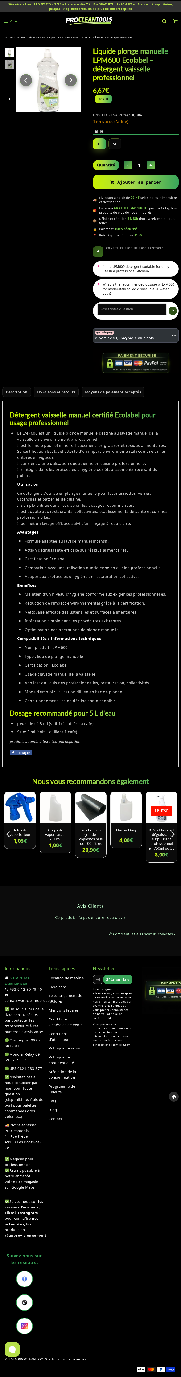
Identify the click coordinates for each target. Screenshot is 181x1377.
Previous (26, 80)
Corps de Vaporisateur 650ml (55, 834)
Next (71, 80)
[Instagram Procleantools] (24, 1326)
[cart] (175, 21)
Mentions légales (64, 1010)
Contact (55, 1118)
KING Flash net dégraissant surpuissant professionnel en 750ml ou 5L (161, 839)
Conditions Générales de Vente (66, 1022)
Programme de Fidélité (62, 1089)
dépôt (138, 235)
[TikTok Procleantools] (24, 1302)
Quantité (106, 165)
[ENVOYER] (173, 311)
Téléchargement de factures (65, 998)
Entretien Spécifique (27, 37)
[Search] (164, 21)
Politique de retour (65, 1048)
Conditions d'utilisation (59, 1036)
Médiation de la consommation (62, 1074)
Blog (53, 1109)
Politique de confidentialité (61, 1060)
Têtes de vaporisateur (20, 832)
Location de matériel (67, 977)
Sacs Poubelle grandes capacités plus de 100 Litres (91, 837)
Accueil (9, 37)
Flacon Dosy (126, 830)
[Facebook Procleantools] (24, 1279)
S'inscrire (118, 979)
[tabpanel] (10, 53)
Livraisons (58, 986)
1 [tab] (9, 99)
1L (99, 143)
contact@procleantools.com (29, 1000)
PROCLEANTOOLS (32, 1359)
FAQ (52, 1100)
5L (115, 143)
